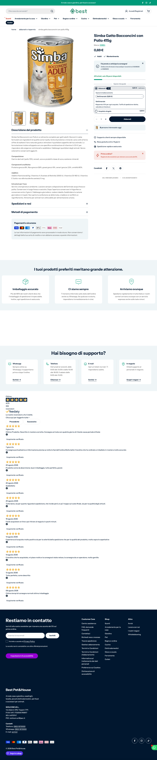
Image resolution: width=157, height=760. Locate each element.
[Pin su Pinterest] (120, 168)
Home (13, 29)
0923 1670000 (19, 726)
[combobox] (30, 11)
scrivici (14, 732)
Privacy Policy (29, 641)
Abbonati (102, 88)
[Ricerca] (52, 11)
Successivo (31, 422)
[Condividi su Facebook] (106, 168)
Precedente (14, 422)
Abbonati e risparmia (27, 29)
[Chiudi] (143, 63)
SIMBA (102, 45)
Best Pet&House (18, 748)
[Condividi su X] (113, 168)
